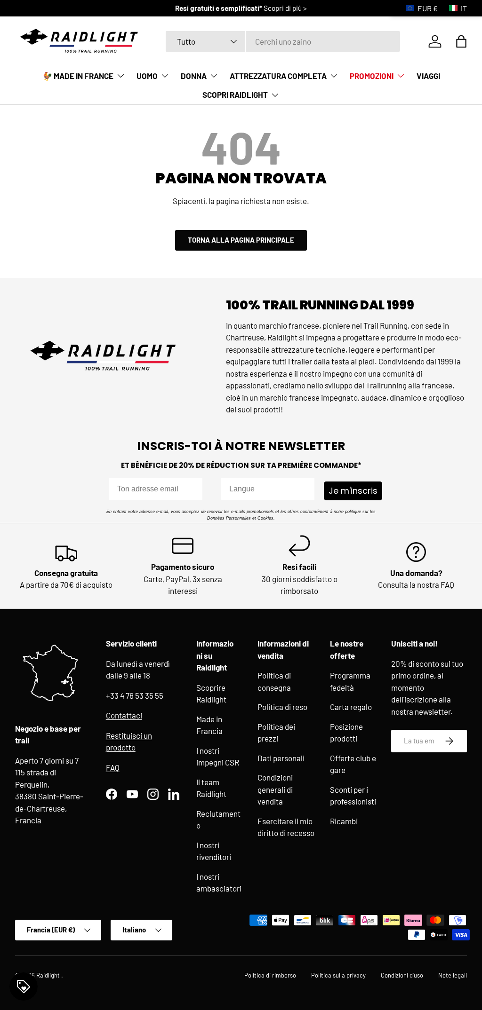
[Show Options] (305, 489)
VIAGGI (428, 75)
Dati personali (281, 758)
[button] (461, 41)
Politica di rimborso (270, 975)
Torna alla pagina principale (241, 240)
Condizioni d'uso (402, 975)
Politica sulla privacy (338, 975)
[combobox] (283, 41)
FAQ (113, 767)
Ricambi (344, 821)
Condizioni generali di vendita (275, 789)
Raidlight (48, 975)
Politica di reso (282, 706)
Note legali (452, 975)
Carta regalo (351, 706)
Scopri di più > (285, 8)
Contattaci (124, 715)
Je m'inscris (353, 491)
